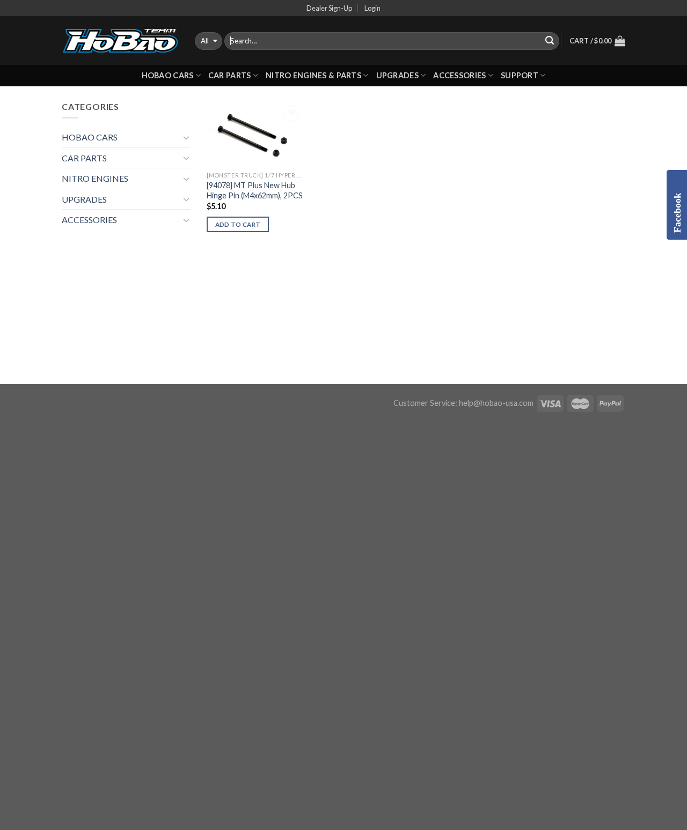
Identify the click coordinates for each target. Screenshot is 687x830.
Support (519, 75)
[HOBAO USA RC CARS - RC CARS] (120, 41)
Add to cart (238, 224)
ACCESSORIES (459, 75)
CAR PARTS (229, 75)
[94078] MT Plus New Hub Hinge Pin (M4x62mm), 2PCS (255, 190)
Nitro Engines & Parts (313, 75)
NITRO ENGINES (95, 178)
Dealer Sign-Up (329, 8)
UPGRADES (397, 75)
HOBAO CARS (168, 75)
